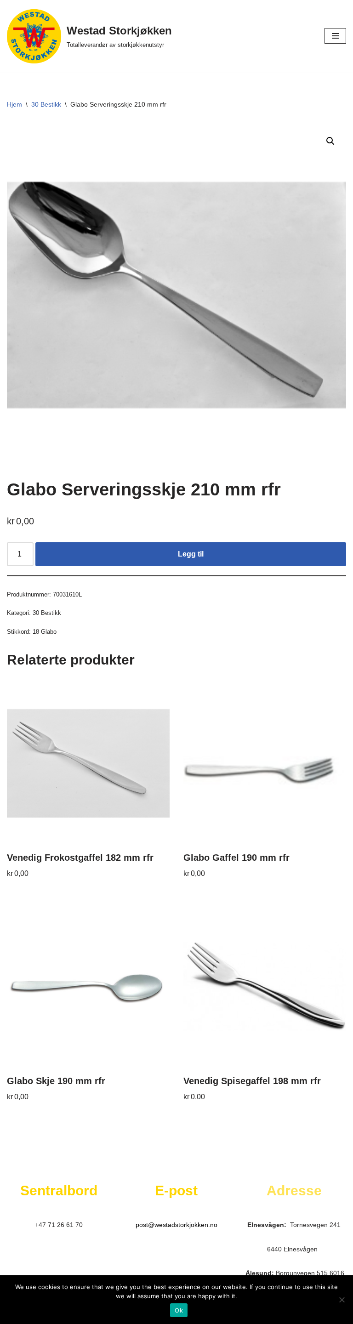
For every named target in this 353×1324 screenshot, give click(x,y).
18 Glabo (45, 631)
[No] (341, 1299)
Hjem (14, 104)
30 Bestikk (46, 104)
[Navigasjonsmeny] (335, 36)
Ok (179, 1310)
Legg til (191, 554)
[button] (330, 141)
